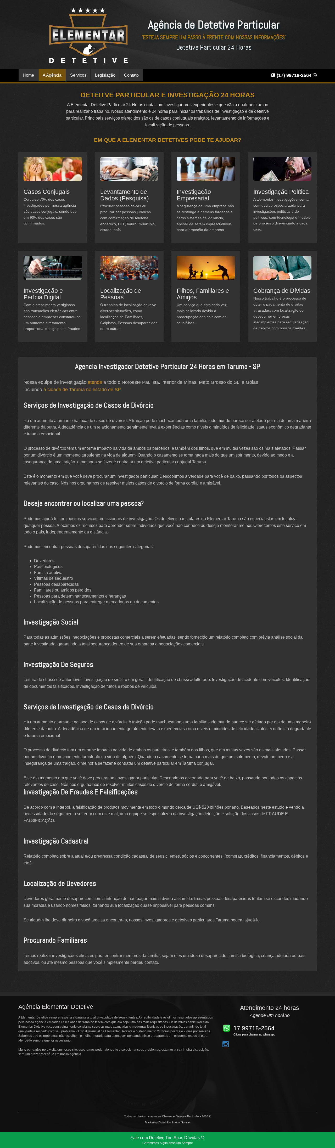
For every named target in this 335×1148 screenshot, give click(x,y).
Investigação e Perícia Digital (43, 294)
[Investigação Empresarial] (206, 172)
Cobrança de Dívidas (281, 290)
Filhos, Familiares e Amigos (203, 294)
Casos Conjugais (47, 191)
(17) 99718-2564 (294, 75)
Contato (131, 75)
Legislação (105, 75)
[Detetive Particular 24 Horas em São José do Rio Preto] (88, 35)
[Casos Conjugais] (53, 172)
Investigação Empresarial (194, 195)
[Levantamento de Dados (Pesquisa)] (129, 172)
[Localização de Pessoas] (129, 271)
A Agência (52, 75)
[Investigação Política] (282, 172)
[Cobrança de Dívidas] (282, 271)
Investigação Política (281, 191)
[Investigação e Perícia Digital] (53, 271)
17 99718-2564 (254, 1028)
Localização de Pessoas (120, 294)
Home (28, 75)
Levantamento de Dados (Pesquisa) (124, 195)
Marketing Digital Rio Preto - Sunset (167, 1122)
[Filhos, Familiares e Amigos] (206, 271)
